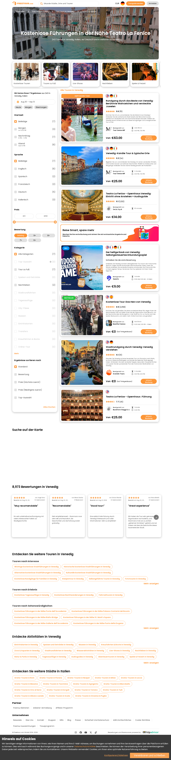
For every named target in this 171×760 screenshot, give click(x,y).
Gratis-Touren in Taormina (55, 684)
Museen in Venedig (87, 644)
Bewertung (23, 374)
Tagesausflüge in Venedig (54, 656)
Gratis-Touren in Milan (105, 678)
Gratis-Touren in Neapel (78, 678)
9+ (35, 235)
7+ (21, 240)
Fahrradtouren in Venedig (110, 595)
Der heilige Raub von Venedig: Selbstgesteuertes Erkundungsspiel (126, 253)
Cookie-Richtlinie (142, 720)
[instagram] (75, 732)
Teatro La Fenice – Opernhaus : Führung (129, 396)
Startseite (20, 11)
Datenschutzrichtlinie (84, 746)
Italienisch (36, 199)
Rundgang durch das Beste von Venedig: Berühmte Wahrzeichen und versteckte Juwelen (129, 103)
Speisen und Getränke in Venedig (58, 644)
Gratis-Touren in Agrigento (85, 684)
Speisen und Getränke (36, 277)
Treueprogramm (47, 726)
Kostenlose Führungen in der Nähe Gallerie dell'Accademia (41, 623)
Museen (36, 316)
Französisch (36, 184)
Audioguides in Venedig (82, 656)
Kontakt (40, 720)
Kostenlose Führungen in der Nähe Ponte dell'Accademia (40, 611)
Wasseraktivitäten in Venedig (90, 650)
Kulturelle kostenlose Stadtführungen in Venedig (88, 572)
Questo (116, 279)
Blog (69, 720)
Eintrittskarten (36, 323)
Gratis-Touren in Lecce (131, 678)
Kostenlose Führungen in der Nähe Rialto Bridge (36, 617)
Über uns (29, 720)
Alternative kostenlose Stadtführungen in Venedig (37, 572)
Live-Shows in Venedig (119, 650)
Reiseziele (17, 720)
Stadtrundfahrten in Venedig (58, 650)
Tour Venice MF (119, 130)
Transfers (36, 331)
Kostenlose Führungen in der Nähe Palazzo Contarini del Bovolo (101, 611)
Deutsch (36, 192)
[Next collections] (157, 71)
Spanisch (36, 176)
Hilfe (61, 720)
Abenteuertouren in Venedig (111, 656)
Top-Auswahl (36, 262)
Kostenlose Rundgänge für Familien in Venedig (35, 579)
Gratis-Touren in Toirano (86, 690)
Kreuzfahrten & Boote (36, 339)
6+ (35, 240)
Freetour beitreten (21, 708)
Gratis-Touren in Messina (26, 684)
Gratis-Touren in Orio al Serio (27, 690)
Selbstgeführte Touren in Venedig (104, 579)
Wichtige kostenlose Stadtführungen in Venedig (36, 566)
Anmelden (153, 3)
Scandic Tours (118, 374)
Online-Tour (36, 347)
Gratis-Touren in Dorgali (58, 690)
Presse (78, 720)
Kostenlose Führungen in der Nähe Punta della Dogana (98, 623)
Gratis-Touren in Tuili (112, 690)
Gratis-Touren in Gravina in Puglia (91, 696)
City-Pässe (36, 308)
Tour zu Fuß (36, 269)
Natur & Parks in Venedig (25, 656)
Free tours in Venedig (65, 11)
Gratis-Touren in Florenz (51, 678)
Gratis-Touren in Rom (24, 678)
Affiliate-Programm (64, 708)
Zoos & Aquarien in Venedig (27, 650)
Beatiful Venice (119, 324)
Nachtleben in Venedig (145, 650)
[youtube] (85, 732)
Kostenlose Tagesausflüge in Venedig (31, 595)
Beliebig (20, 235)
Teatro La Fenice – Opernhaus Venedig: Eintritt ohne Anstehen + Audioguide (128, 195)
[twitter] (90, 732)
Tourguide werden (135, 3)
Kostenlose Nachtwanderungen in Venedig (74, 595)
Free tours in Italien (40, 11)
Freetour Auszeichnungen (24, 726)
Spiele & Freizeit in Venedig (142, 656)
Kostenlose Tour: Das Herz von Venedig (128, 301)
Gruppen (52, 720)
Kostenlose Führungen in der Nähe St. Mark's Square (87, 617)
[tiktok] (95, 732)
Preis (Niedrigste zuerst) (30, 390)
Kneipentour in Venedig (73, 579)
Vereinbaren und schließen (149, 755)
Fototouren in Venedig (135, 579)
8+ (48, 235)
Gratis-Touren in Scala (59, 696)
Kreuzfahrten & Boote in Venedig (116, 644)
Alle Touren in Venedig (71, 90)
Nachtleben (36, 285)
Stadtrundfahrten (36, 293)
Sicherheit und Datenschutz (97, 720)
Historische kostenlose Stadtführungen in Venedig (87, 566)
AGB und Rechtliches (122, 720)
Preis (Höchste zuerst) (29, 382)
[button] (26, 74)
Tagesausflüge (36, 300)
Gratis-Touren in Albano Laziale (29, 696)
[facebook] (80, 732)
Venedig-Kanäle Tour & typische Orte (127, 153)
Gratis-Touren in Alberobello (117, 684)
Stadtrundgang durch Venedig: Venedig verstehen (129, 348)
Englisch (36, 169)
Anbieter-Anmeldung (42, 708)
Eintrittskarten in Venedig (26, 644)
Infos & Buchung (148, 138)
